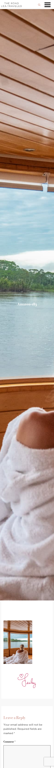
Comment (9, 741)
